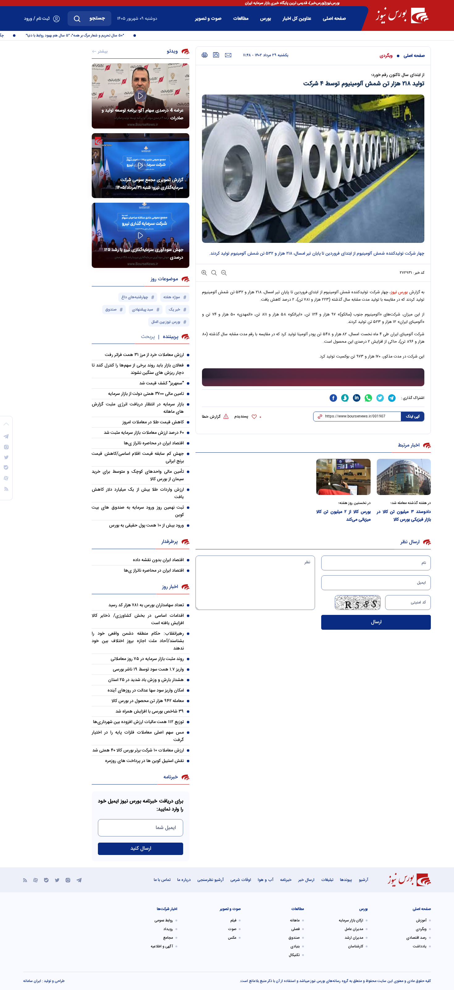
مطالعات (240, 19)
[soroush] (345, 398)
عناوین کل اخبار (297, 19)
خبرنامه (286, 880)
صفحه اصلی (334, 19)
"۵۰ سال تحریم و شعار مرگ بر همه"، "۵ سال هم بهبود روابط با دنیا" (86, 35)
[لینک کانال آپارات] (35, 880)
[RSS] (25, 880)
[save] (216, 54)
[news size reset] (213, 272)
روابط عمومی (163, 920)
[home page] (402, 15)
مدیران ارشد (354, 938)
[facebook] (333, 398)
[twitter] (380, 398)
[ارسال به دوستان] (228, 55)
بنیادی (295, 946)
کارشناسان (355, 946)
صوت (232, 929)
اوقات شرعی (240, 880)
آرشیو (363, 880)
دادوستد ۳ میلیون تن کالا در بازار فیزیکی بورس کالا (404, 515)
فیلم (233, 920)
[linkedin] (357, 398)
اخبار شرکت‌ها (167, 909)
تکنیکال (294, 955)
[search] (77, 18)
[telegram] (392, 398)
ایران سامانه (32, 981)
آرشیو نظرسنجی (210, 880)
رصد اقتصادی (416, 938)
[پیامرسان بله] (46, 880)
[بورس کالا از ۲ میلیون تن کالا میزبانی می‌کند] (343, 477)
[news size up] (204, 272)
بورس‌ (265, 19)
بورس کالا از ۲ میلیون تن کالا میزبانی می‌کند (343, 515)
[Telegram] (79, 880)
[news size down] (223, 272)
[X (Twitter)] (57, 880)
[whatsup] (368, 398)
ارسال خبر (306, 880)
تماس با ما (162, 880)
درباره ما (184, 880)
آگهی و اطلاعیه (162, 946)
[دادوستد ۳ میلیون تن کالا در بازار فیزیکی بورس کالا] (404, 477)
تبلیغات (327, 880)
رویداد (168, 929)
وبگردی (386, 56)
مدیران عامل (354, 929)
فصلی (295, 929)
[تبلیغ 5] (313, 377)
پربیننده (170, 337)
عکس (232, 938)
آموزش (421, 920)
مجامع (168, 938)
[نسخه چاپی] (205, 55)
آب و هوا (265, 880)
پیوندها (346, 880)
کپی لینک (413, 416)
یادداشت (420, 946)
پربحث (148, 337)
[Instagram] (67, 880)
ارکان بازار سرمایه (351, 920)
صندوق (294, 938)
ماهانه (295, 920)
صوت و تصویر (208, 19)
